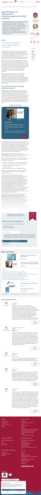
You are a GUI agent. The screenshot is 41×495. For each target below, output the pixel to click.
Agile (33, 52)
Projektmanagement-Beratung (7, 440)
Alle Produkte (4, 452)
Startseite (3, 6)
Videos (3, 443)
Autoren (3, 425)
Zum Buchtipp (24, 290)
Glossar (22, 426)
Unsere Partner (24, 461)
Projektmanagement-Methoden (27, 422)
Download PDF (38, 41)
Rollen (33, 57)
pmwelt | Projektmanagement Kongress (28, 447)
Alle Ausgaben (4, 422)
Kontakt (22, 453)
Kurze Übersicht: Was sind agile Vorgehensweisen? (12, 42)
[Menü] (39, 1)
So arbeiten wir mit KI (25, 460)
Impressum (23, 463)
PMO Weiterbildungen (25, 444)
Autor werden (23, 457)
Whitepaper (23, 428)
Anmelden (35, 321)
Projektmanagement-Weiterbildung (27, 440)
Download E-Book (34, 41)
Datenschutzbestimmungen (20, 482)
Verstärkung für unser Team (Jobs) (27, 459)
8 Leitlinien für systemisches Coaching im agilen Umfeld (14, 271)
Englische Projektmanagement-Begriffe (28, 430)
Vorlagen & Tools (24, 425)
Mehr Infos (24, 136)
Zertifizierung (23, 441)
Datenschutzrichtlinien (27, 234)
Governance (34, 56)
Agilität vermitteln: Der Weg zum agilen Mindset (29, 256)
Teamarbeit (34, 54)
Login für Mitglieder (6, 243)
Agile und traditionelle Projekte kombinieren (11, 45)
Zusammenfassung (6, 47)
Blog (2, 441)
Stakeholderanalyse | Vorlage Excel (29, 283)
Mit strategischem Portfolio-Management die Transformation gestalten (29, 263)
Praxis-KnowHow (25, 419)
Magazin (3, 419)
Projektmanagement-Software (8, 450)
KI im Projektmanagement (26, 443)
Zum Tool (23, 285)
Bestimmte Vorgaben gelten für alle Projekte (11, 44)
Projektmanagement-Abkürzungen (27, 432)
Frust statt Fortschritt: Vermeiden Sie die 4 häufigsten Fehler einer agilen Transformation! (20, 274)
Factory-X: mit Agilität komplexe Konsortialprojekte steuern (15, 275)
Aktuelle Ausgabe (5, 421)
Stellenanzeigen (4, 444)
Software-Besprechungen (6, 453)
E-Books (22, 424)
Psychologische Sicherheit (27, 288)
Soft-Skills (23, 433)
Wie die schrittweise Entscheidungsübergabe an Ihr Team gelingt (16, 276)
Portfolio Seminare (24, 445)
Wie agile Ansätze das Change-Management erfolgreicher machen (16, 279)
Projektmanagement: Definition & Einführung (29, 429)
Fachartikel (8, 6)
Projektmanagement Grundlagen (27, 435)
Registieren (35, 323)
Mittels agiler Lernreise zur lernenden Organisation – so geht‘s (15, 273)
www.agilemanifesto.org (10, 96)
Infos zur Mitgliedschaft (6, 424)
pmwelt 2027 (8, 122)
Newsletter (4, 426)
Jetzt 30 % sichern (35, 493)
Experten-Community (6, 438)
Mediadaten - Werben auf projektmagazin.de (29, 456)
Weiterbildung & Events (26, 438)
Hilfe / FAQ (23, 452)
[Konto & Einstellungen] (36, 2)
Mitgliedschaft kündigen (25, 455)
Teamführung (24, 294)
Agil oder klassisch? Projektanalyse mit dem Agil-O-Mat (14, 278)
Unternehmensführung (15, 294)
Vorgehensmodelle (32, 294)
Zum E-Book (24, 258)
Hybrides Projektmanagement (34, 50)
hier (4, 238)
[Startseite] (9, 1)
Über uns (23, 450)
